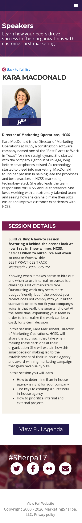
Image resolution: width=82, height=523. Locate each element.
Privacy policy (44, 514)
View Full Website (40, 503)
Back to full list (18, 69)
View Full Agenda (41, 429)
